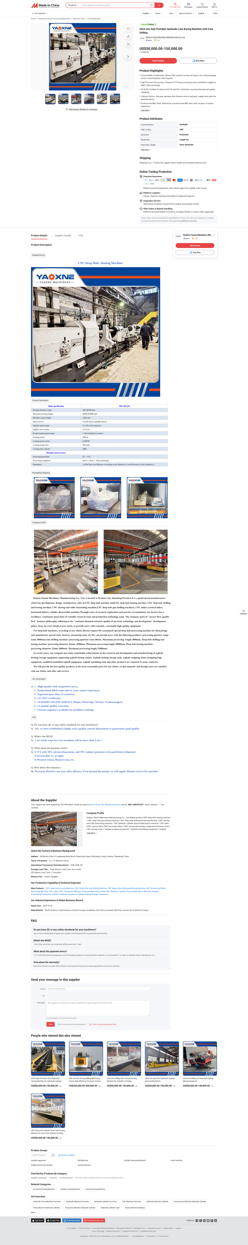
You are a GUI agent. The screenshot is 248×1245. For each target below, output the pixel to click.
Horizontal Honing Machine (44, 1189)
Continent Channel (154, 1228)
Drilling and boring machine (42, 1165)
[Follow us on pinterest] (212, 1220)
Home (33, 18)
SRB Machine (83, 1160)
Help (171, 13)
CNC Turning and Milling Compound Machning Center (82, 891)
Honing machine (84, 1165)
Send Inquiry (158, 60)
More (33, 1212)
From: (43, 989)
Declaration (151, 1236)
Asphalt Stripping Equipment (64, 894)
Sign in (214, 7)
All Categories (39, 13)
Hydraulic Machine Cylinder (157, 1201)
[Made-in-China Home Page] (45, 5)
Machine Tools (79, 18)
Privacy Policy (163, 1236)
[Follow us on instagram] (204, 1220)
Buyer (157, 13)
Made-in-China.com (113, 1231)
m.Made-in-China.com (130, 1231)
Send (51, 1024)
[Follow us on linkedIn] (215, 1220)
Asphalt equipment (38, 1160)
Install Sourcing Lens (95, 1220)
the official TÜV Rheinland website (106, 804)
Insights (178, 1228)
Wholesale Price (139, 1228)
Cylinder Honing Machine (70, 1189)
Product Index (168, 1228)
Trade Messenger (72, 1220)
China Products (84, 1228)
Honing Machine (93, 18)
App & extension (185, 13)
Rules (215, 13)
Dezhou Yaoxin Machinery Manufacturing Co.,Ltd (165, 37)
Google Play (53, 1220)
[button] (151, 5)
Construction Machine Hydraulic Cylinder (190, 1201)
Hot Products (71, 1228)
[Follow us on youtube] (208, 1220)
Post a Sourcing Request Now (102, 1024)
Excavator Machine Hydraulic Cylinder (80, 1207)
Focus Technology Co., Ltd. (105, 1236)
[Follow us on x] (200, 1220)
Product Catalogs (67, 1155)
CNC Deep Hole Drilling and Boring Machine (126, 888)
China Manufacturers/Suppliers (103, 1228)
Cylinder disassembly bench (135, 1160)
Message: (41, 1002)
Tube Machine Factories (131, 1201)
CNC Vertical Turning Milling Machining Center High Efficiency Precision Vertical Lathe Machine (85, 1081)
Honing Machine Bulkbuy (135, 1207)
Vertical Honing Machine (95, 1189)
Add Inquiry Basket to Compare (83, 109)
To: (44, 996)
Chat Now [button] (199, 60)
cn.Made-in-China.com (148, 1231)
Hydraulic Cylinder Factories (105, 1201)
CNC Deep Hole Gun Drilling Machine (91, 888)
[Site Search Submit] (159, 5)
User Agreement (138, 1236)
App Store (37, 1220)
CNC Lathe (53, 891)
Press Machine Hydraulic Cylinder (46, 1207)
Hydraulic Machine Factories (77, 1201)
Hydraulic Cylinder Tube (110, 1207)
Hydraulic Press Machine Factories (47, 1201)
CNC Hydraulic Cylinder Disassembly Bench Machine (128, 891)
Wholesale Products (124, 1228)
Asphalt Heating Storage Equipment (92, 894)
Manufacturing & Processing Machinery (54, 18)
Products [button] (72, 5)
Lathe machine (176, 1160)
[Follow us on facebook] (197, 1220)
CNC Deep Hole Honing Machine (60, 888)
